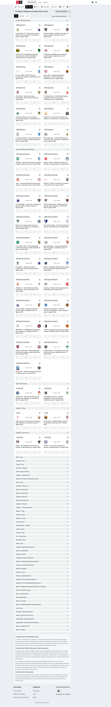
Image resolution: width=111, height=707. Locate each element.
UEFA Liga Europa (20, 25)
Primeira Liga (19, 388)
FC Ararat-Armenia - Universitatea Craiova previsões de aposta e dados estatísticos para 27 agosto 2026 (28, 139)
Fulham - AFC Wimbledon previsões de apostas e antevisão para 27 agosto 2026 (28, 446)
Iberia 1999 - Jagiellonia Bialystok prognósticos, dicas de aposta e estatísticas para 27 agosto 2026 (54, 76)
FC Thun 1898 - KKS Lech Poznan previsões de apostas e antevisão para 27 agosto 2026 (28, 76)
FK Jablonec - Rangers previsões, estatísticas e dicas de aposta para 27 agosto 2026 (27, 268)
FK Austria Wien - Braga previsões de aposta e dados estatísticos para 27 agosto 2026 (27, 310)
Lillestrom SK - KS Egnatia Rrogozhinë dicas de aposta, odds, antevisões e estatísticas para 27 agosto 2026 (27, 56)
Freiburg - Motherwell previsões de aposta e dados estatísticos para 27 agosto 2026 (56, 330)
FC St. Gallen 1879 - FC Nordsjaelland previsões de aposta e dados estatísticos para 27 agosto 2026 (28, 247)
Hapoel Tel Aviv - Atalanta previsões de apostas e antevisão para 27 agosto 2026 (56, 163)
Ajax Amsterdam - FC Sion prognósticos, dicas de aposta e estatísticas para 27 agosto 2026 (56, 247)
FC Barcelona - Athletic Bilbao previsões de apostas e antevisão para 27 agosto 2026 (56, 422)
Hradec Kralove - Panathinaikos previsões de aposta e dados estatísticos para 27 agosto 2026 (56, 352)
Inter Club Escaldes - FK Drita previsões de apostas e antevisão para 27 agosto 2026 (56, 226)
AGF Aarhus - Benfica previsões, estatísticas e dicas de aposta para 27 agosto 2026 (27, 97)
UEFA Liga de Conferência (22, 154)
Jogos (39, 2)
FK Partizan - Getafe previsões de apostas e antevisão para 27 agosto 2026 (28, 372)
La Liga (18, 413)
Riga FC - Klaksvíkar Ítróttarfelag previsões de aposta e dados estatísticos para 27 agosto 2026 (56, 268)
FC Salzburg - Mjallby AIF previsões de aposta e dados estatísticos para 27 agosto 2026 (55, 56)
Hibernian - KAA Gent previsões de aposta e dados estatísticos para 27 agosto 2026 (28, 163)
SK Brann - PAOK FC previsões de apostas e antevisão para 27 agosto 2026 (56, 184)
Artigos (45, 2)
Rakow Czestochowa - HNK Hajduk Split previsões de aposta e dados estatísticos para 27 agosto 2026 (28, 352)
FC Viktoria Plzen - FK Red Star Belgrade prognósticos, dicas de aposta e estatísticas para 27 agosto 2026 (56, 97)
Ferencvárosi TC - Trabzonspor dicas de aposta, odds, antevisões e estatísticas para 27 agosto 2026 (28, 35)
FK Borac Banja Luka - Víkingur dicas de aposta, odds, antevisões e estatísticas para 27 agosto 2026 (56, 206)
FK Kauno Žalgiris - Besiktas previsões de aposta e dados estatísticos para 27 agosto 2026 (56, 35)
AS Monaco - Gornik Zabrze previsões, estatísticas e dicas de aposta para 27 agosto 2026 (27, 289)
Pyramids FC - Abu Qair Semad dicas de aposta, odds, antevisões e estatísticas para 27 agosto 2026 (27, 398)
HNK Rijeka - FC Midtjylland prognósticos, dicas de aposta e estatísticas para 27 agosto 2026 (28, 331)
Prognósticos (32, 2)
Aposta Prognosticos (63, 687)
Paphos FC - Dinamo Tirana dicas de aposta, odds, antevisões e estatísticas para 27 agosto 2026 (27, 226)
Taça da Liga (19, 437)
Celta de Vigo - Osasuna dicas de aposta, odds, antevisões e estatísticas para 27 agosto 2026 (28, 422)
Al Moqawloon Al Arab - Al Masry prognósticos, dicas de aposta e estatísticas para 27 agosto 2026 (53, 398)
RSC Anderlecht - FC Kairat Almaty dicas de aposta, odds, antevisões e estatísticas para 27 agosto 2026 (56, 139)
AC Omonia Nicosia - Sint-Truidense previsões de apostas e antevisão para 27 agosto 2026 (28, 118)
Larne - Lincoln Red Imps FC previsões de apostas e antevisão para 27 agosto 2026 (28, 184)
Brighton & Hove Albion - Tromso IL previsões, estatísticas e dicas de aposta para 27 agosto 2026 (56, 310)
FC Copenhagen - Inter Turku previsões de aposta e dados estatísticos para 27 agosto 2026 (28, 206)
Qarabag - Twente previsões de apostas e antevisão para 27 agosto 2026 (56, 288)
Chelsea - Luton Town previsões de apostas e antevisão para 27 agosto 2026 (56, 446)
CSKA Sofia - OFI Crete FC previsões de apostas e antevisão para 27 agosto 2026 (56, 117)
